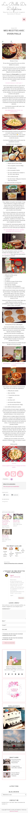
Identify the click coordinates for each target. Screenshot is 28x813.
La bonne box (22, 550)
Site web (4, 629)
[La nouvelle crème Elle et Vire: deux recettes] (7, 516)
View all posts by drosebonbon (11, 486)
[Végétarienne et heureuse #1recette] (17, 549)
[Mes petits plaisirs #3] (7, 532)
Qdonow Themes (14, 811)
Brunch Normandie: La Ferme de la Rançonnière (16, 761)
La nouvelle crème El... (11, 554)
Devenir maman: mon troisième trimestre (15, 774)
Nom (3, 621)
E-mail (4, 625)
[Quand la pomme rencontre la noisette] (5, 548)
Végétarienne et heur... (17, 554)
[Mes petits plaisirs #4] (18, 516)
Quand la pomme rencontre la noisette (13, 563)
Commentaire (6, 608)
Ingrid (12, 575)
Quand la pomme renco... (5, 554)
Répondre (21, 598)
